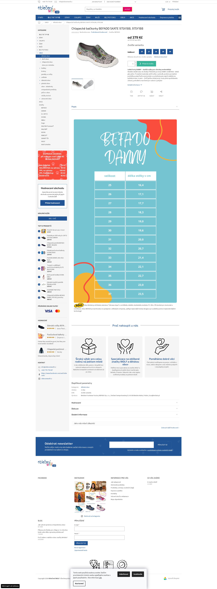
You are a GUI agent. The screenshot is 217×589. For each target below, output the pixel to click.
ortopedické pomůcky (48, 90)
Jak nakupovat (97, 2)
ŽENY (40, 44)
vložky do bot (46, 96)
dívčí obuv (45, 59)
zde (100, 577)
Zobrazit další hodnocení (169, 428)
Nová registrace (79, 548)
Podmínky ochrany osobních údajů (122, 488)
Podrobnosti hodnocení (99, 32)
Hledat (127, 9)
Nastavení (79, 583)
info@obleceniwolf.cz (48, 367)
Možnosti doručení (160, 57)
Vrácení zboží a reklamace (120, 496)
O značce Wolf (152, 482)
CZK (166, 2)
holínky (43, 68)
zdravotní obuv (46, 99)
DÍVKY (41, 38)
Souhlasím (138, 574)
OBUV (41, 53)
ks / (52, 218)
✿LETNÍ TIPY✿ (44, 34)
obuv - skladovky (47, 86)
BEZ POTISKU (43, 50)
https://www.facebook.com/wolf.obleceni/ (54, 374)
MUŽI (40, 47)
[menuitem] (40, 17)
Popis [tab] (74, 106)
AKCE (41, 102)
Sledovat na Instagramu (92, 516)
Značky (41, 105)
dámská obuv (45, 80)
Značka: (114, 32)
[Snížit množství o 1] (136, 65)
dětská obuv (45, 56)
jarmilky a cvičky (46, 74)
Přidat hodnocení (52, 203)
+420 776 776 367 (47, 370)
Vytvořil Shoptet (173, 578)
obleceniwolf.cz (46, 379)
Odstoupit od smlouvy (10, 586)
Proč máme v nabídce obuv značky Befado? (53, 537)
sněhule (44, 77)
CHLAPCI (42, 41)
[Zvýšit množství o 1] (136, 62)
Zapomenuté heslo (80, 550)
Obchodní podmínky (114, 2)
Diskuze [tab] (75, 408)
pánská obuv (45, 83)
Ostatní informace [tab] (79, 414)
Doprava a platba (116, 491)
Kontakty (114, 494)
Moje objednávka (116, 499)
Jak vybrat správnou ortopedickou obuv (51, 525)
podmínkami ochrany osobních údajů (160, 450)
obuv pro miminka (48, 65)
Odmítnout (123, 574)
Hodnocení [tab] (76, 402)
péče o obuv (45, 92)
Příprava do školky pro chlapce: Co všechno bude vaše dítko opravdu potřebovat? (53, 531)
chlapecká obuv (47, 62)
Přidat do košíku (148, 64)
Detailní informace (134, 85)
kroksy (43, 71)
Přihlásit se (162, 445)
